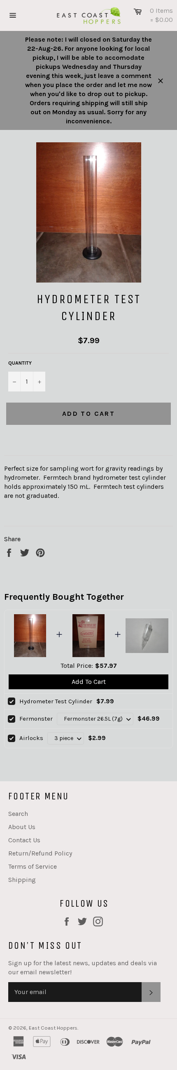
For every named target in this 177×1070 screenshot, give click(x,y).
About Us (21, 827)
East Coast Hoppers (53, 1028)
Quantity (20, 363)
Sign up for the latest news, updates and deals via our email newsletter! (82, 967)
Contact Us (24, 840)
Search (18, 814)
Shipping (22, 880)
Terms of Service (32, 866)
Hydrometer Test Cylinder (55, 701)
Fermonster (36, 718)
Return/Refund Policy (40, 853)
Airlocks (31, 738)
